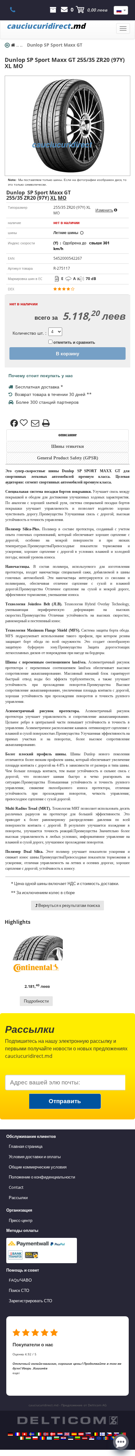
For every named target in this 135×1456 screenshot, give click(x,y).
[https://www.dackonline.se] (31, 1434)
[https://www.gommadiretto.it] (38, 1434)
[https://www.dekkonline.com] (45, 1434)
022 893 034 (16, 9)
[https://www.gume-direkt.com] (88, 1434)
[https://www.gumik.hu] (28, 1438)
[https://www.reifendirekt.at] (81, 1434)
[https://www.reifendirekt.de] (10, 1434)
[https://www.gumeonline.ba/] (113, 1438)
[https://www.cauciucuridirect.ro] (42, 1438)
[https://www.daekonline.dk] (52, 1434)
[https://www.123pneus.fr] (17, 1434)
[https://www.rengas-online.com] (102, 1434)
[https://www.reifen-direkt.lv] (84, 1438)
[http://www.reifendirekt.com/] (98, 1438)
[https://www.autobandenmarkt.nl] (59, 1434)
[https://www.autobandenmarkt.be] (95, 1434)
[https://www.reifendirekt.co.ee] (70, 1438)
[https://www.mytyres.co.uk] (66, 1434)
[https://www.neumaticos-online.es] (74, 1434)
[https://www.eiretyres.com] (21, 1438)
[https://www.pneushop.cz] (109, 1434)
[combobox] (121, 10)
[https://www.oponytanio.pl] (35, 1438)
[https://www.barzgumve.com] (56, 1438)
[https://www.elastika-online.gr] (49, 1438)
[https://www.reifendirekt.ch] (24, 1434)
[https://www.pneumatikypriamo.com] (116, 1434)
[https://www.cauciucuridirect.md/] (105, 1438)
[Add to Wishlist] (24, 423)
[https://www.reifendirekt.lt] (77, 1438)
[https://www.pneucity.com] (123, 1434)
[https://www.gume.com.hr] (63, 1438)
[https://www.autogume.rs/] (91, 1438)
